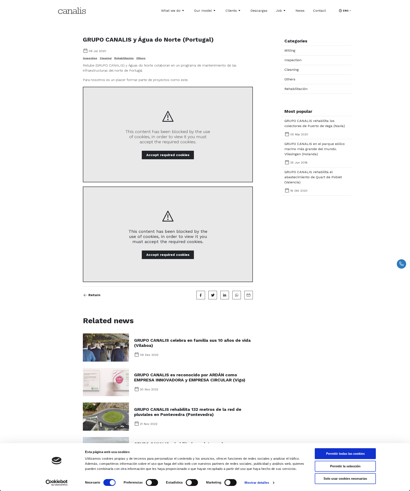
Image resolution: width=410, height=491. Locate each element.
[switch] (152, 482)
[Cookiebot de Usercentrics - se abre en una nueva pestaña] (56, 482)
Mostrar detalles (257, 482)
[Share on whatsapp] (236, 295)
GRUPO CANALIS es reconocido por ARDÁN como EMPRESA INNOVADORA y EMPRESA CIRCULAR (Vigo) (189, 377)
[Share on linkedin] (224, 295)
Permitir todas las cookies (345, 453)
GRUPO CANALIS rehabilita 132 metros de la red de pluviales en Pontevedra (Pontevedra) (187, 412)
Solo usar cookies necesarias (345, 478)
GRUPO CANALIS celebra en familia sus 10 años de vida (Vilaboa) (192, 343)
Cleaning (106, 58)
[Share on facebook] (200, 295)
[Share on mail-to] (248, 295)
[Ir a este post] (106, 347)
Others (140, 58)
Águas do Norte (140, 65)
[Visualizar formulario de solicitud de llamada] (401, 264)
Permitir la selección (345, 466)
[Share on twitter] (212, 295)
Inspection (90, 58)
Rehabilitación (124, 58)
